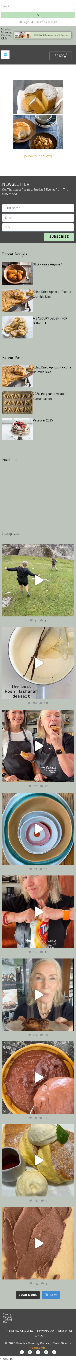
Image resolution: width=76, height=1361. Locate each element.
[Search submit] (38, 15)
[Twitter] (30, 1352)
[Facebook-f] (22, 1352)
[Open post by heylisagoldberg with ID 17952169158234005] (38, 994)
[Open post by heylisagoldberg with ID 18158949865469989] (38, 1160)
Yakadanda (38, 1347)
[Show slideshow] (38, 156)
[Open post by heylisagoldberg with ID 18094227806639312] (38, 580)
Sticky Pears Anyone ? (47, 264)
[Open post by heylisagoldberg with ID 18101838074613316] (38, 829)
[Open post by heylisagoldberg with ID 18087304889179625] (38, 911)
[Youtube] (46, 1352)
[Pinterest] (54, 1352)
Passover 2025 (43, 420)
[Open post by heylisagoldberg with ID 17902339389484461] (38, 663)
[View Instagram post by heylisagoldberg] (69, 611)
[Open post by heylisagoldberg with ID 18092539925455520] (38, 1243)
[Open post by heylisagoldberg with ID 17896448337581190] (38, 746)
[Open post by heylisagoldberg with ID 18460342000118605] (38, 1077)
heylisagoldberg (37, 548)
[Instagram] (38, 1352)
